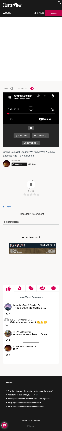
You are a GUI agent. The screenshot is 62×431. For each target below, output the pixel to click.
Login (8, 207)
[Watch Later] (31, 128)
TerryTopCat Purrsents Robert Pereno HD (25, 403)
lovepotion (16, 161)
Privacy (30, 426)
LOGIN (40, 13)
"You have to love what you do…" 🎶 (23, 395)
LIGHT (6, 88)
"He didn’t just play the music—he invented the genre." (30, 391)
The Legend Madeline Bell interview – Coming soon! (29, 399)
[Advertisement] (31, 49)
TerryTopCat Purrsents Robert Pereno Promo (26, 406)
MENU (8, 13)
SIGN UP (53, 13)
